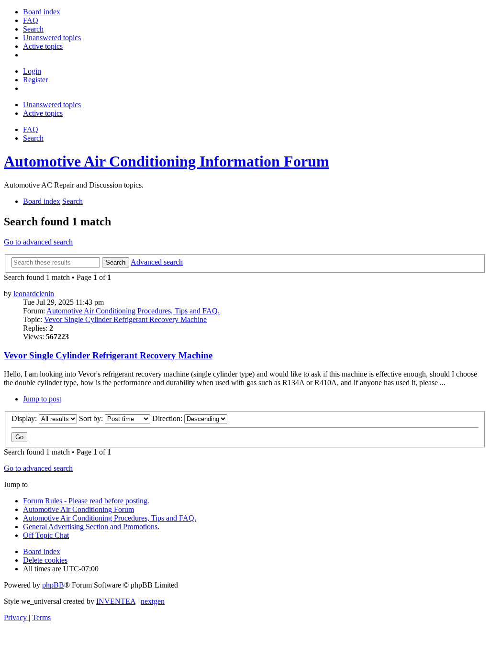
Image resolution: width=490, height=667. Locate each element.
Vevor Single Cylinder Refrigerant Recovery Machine (125, 319)
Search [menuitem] (33, 138)
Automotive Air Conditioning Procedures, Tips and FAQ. (133, 311)
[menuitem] (41, 12)
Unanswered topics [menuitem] (52, 104)
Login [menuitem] (32, 71)
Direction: (168, 418)
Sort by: (92, 418)
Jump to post (42, 399)
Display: (25, 418)
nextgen (153, 601)
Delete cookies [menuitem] (45, 560)
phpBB (53, 585)
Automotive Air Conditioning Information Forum (166, 161)
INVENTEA (115, 601)
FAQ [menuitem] (30, 129)
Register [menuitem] (35, 80)
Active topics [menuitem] (43, 113)
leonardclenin (33, 293)
